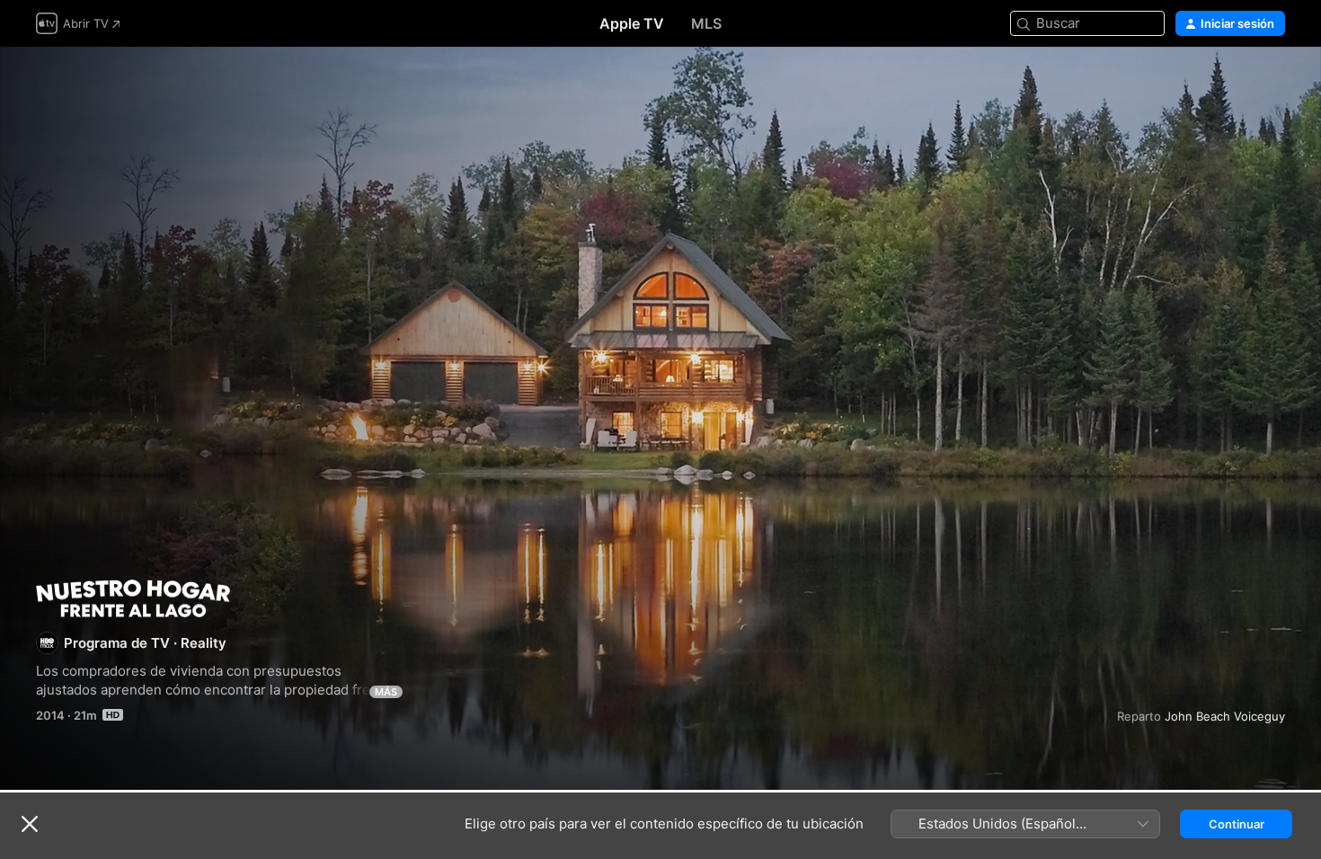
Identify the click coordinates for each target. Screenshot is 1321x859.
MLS (706, 23)
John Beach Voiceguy (1225, 716)
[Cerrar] (30, 824)
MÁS (386, 692)
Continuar (1236, 824)
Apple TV (631, 23)
